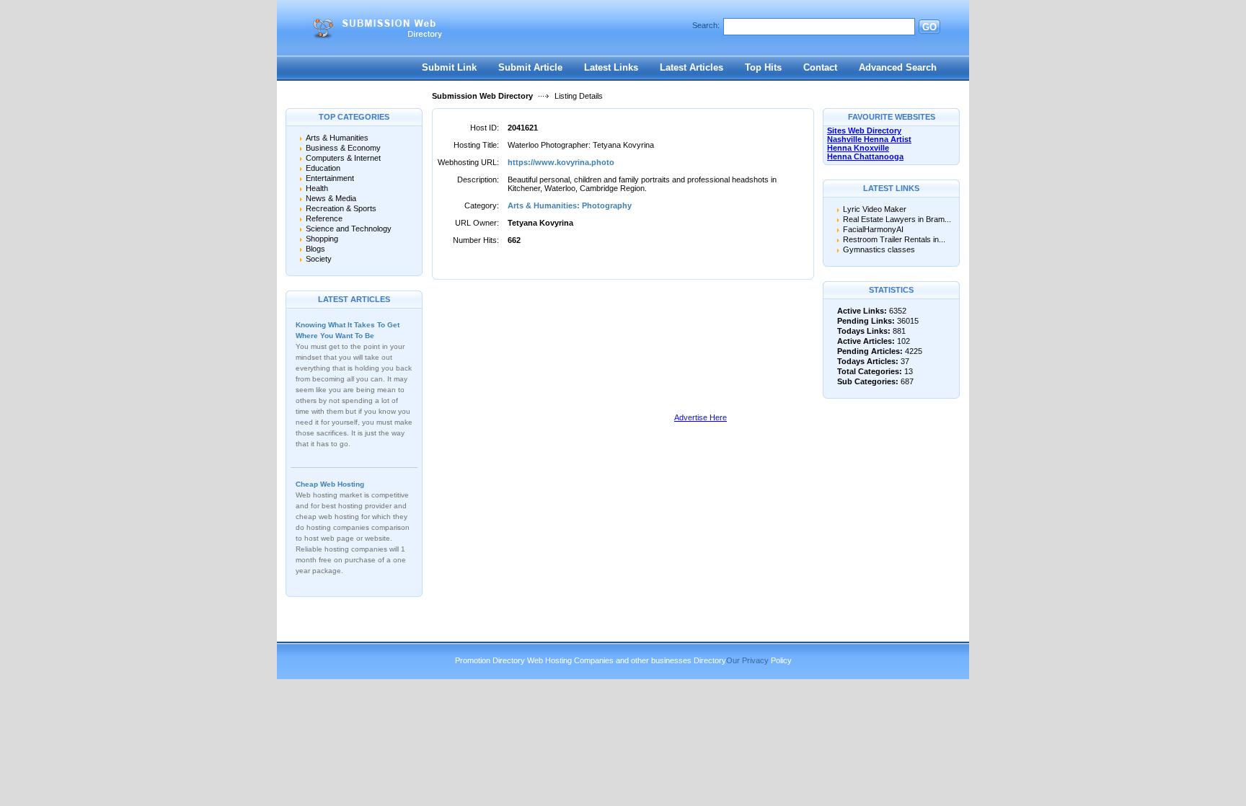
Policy (781, 660)
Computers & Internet (343, 158)
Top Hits (763, 67)
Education (323, 168)
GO (929, 27)
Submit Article (530, 67)
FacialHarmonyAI (873, 229)
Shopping (322, 238)
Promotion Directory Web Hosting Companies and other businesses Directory (590, 660)
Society (319, 258)
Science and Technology (349, 228)
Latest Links (611, 67)
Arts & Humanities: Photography (570, 205)
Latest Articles (691, 67)
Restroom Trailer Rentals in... (894, 239)
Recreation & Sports (341, 208)
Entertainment (330, 178)
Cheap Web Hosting (330, 484)
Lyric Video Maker (874, 209)
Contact (820, 67)
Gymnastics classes (879, 249)
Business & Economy (343, 147)
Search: (706, 25)
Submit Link (449, 67)
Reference (324, 218)
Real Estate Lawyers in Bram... (897, 219)
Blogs (315, 248)
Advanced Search (898, 67)
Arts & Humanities (337, 137)
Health (317, 188)
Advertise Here (700, 417)
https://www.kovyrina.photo (561, 162)
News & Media (331, 198)
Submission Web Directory (482, 96)
